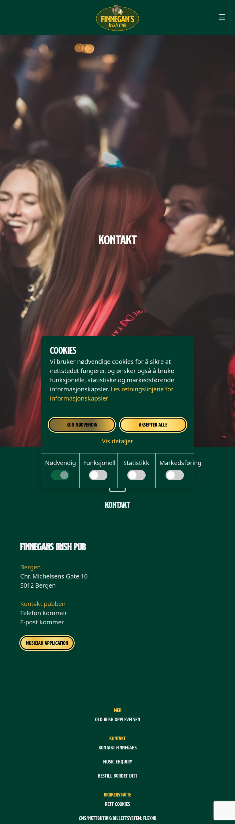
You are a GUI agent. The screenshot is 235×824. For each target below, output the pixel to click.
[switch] (60, 475)
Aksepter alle (153, 424)
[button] (117, 441)
